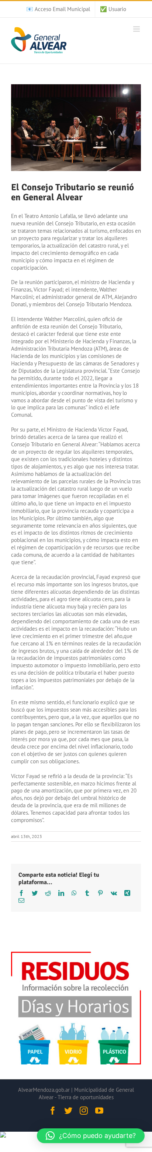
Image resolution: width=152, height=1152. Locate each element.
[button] (91, 1135)
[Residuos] (76, 955)
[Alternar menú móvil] (137, 29)
